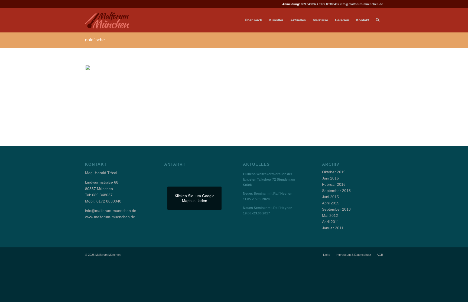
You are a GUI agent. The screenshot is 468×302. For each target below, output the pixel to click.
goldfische (95, 40)
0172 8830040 (328, 4)
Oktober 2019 (334, 172)
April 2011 (330, 222)
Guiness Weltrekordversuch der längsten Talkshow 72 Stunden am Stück (269, 179)
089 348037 (308, 4)
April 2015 (330, 203)
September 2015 (336, 190)
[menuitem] (253, 20)
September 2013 (336, 209)
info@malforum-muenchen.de (361, 4)
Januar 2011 (332, 228)
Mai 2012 (330, 215)
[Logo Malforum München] (111, 20)
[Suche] (377, 20)
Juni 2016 (330, 178)
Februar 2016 (334, 184)
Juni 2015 (330, 197)
